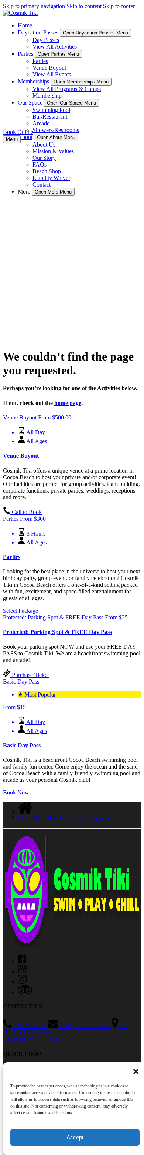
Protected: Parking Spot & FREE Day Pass (57, 632)
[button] (136, 1071)
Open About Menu (56, 137)
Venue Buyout (49, 68)
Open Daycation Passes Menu (95, 33)
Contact (41, 184)
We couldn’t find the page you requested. (65, 818)
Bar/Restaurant (49, 116)
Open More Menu (53, 192)
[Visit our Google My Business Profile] (22, 971)
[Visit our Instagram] (22, 981)
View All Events (51, 74)
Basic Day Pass (22, 745)
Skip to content (84, 6)
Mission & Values (53, 151)
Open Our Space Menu (71, 103)
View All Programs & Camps (66, 89)
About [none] (25, 137)
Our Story (44, 158)
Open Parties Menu (58, 54)
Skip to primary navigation (34, 6)
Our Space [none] (30, 102)
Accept (74, 1137)
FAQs (39, 164)
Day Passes (45, 40)
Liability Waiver (51, 178)
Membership (47, 95)
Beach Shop (46, 171)
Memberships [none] (33, 81)
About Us (43, 144)
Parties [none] (25, 53)
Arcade (40, 123)
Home (25, 25)
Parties (40, 61)
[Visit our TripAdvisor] (25, 992)
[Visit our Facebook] (22, 961)
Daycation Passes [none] (38, 32)
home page (67, 403)
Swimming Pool (51, 110)
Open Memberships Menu (81, 82)
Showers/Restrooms (55, 130)
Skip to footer (119, 6)
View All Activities (54, 46)
